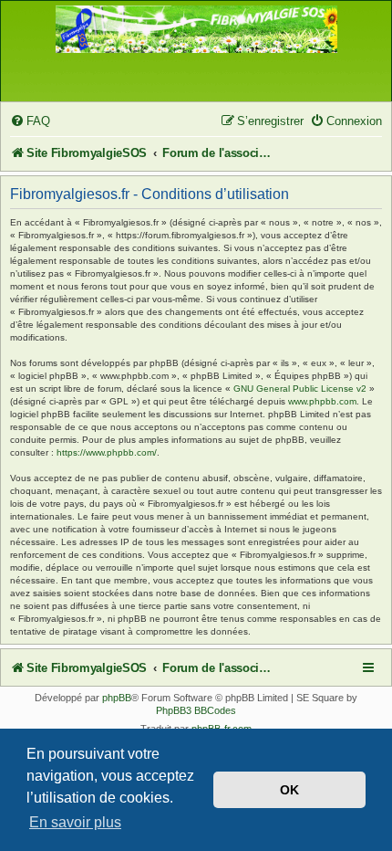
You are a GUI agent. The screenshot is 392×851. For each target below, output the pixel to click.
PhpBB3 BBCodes (196, 710)
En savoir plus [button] (75, 822)
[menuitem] (30, 121)
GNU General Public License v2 (299, 388)
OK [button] (289, 790)
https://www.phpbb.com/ (107, 452)
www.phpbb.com (322, 401)
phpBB (116, 697)
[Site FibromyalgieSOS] (196, 39)
